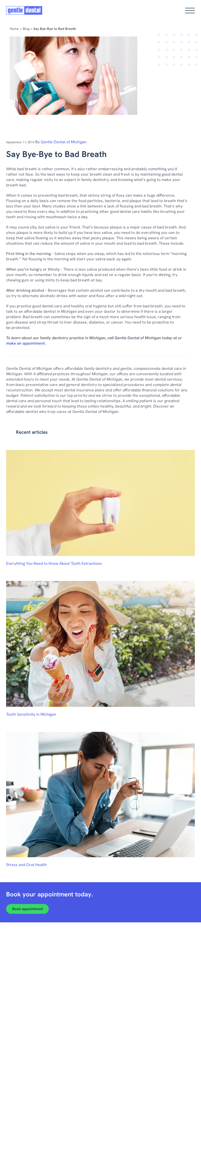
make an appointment (25, 343)
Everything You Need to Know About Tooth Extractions (54, 563)
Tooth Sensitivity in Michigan (31, 714)
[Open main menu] (190, 10)
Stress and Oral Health (26, 864)
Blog (26, 28)
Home (14, 28)
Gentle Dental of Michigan (64, 141)
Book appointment (27, 908)
